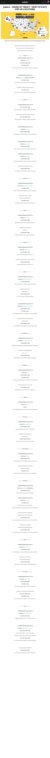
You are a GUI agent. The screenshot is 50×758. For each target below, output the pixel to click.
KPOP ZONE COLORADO (27, 185)
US (45, 2)
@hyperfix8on (27, 249)
